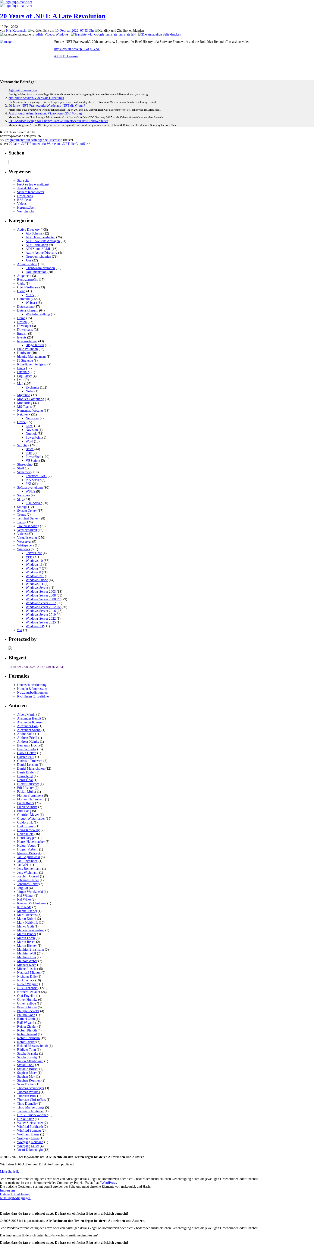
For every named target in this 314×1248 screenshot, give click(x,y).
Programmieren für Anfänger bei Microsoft (33, 140)
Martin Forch (26, 938)
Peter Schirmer (27, 1007)
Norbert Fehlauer (28, 992)
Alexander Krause (29, 722)
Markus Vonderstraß (30, 930)
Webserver (24, 541)
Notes (30, 391)
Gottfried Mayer (28, 814)
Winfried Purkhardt (30, 1126)
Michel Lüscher (27, 969)
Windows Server (37, 587)
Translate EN (126, 34)
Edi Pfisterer (25, 787)
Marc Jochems (27, 915)
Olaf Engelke (26, 995)
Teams (21, 514)
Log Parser (24, 376)
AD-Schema (34, 233)
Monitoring (24, 403)
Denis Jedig (25, 776)
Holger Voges (26, 845)
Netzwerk (23, 414)
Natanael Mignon (29, 972)
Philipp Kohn (26, 1015)
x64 (19, 630)
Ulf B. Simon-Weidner (32, 1115)
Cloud (21, 291)
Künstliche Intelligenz (32, 364)
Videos (49, 34)
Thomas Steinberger (30, 1088)
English (37, 34)
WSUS (30, 491)
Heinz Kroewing (28, 830)
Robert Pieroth (27, 1030)
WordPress (108, 1182)
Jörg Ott (22, 888)
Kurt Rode (24, 907)
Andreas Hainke (28, 741)
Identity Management (31, 356)
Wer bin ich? (25, 211)
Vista (29, 557)
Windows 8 (33, 572)
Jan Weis (23, 865)
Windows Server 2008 (41, 595)
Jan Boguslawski (28, 857)
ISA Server (33, 480)
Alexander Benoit (29, 718)
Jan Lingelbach (27, 861)
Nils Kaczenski (16, 30)
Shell (20, 468)
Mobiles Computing (30, 399)
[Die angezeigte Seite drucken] (159, 34)
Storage (22, 507)
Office (21, 422)
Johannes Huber (28, 880)
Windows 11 (34, 564)
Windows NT (35, 576)
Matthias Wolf (26, 953)
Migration (23, 395)
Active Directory (28, 229)
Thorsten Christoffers (31, 1099)
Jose (28, 260)
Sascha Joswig (27, 1057)
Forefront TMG (36, 476)
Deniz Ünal (25, 780)
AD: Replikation (37, 245)
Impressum (7, 1190)
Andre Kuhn (25, 734)
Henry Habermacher (31, 841)
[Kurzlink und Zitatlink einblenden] (119, 31)
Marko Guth (25, 926)
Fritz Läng (24, 811)
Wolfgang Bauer (28, 1134)
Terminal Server (28, 518)
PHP (29, 453)
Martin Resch (26, 942)
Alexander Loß (27, 726)
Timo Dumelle (27, 1103)
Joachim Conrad (28, 876)
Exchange (32, 387)
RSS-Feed (24, 200)
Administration (27, 264)
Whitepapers (25, 545)
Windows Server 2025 (41, 622)
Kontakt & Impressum (32, 688)
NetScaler (32, 418)
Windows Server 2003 (41, 591)
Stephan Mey (26, 1076)
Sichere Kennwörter (30, 192)
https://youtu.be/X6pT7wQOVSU (77, 49)
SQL (20, 499)
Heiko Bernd (26, 826)
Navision (32, 430)
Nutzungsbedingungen (32, 692)
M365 (30, 295)
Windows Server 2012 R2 (43, 607)
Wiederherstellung (38, 314)
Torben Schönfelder (30, 1111)
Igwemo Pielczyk (29, 853)
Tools (21, 522)
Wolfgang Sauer (28, 1146)
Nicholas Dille (27, 976)
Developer (24, 326)
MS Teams (24, 406)
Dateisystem (25, 306)
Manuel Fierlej (27, 911)
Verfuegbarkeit (27, 530)
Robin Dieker (26, 1042)
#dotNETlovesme (66, 56)
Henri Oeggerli (27, 838)
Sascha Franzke (27, 1053)
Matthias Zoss (26, 957)
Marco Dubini (26, 918)
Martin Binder (26, 934)
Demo (21, 318)
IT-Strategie (25, 360)
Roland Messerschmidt (32, 1046)
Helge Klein (25, 834)
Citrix (21, 283)
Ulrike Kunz (25, 1119)
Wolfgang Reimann (30, 1142)
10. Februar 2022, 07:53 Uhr (74, 30)
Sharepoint (24, 464)
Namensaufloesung (30, 410)
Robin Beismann (28, 1038)
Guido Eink (25, 822)
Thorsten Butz (26, 1096)
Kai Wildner (25, 895)
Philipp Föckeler (28, 1011)
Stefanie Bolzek (27, 1069)
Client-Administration (40, 268)
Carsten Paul (25, 757)
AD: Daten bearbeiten (40, 237)
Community (25, 299)
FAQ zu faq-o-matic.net (33, 184)
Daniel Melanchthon (31, 768)
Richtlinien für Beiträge (33, 696)
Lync (20, 379)
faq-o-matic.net (27, 341)
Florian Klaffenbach (30, 799)
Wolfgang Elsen (28, 1138)
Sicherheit (24, 472)
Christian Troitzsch (30, 761)
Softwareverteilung (30, 487)
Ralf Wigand (25, 1022)
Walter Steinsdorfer (30, 1123)
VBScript (32, 460)
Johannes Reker (27, 884)
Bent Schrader (26, 749)
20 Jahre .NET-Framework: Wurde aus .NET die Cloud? (47, 105)
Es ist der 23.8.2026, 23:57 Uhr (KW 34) (36, 667)
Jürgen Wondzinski (30, 891)
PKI (28, 483)
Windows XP (35, 626)
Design (22, 322)
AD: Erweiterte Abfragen (43, 241)
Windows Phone (37, 580)
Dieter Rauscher (28, 784)
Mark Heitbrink (27, 922)
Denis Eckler (26, 772)
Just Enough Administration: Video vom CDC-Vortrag (45, 113)
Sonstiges (23, 495)
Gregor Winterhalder (31, 818)
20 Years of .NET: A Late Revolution (53, 16)
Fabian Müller (26, 791)
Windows (62, 34)
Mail (20, 383)
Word (29, 441)
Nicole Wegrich (27, 984)
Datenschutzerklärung (32, 685)
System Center (27, 510)
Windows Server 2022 (41, 618)
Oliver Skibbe (26, 1003)
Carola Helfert (26, 753)
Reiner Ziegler (27, 1026)
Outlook (31, 433)
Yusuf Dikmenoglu (30, 1150)
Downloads (25, 196)
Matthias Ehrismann (30, 949)
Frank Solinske (27, 807)
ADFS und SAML (38, 249)
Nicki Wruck (25, 980)
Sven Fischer (26, 1084)
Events (21, 337)
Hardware (24, 353)
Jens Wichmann (27, 872)
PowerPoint (33, 437)
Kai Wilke (24, 899)
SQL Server (34, 503)
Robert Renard (27, 1034)
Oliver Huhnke (27, 999)
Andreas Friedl (27, 737)
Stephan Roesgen (29, 1080)
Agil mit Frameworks (23, 90)
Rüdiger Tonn (26, 1049)
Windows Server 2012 (41, 603)
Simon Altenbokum (30, 1061)
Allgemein (24, 275)
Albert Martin (26, 714)
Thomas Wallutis (28, 1092)
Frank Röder (25, 803)
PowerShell (33, 457)
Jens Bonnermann (29, 868)
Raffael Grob (26, 1019)
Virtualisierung (27, 537)
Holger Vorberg (27, 849)
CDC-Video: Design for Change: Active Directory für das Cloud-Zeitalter (58, 121)
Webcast (31, 302)
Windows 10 (34, 560)
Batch (30, 449)
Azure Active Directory (41, 252)
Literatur (23, 372)
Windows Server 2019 (41, 614)
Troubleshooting (28, 526)
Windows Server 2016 (41, 611)
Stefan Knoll (25, 1065)
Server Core (34, 553)
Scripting (23, 445)
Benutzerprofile (27, 279)
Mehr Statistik (9, 1171)
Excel (29, 426)
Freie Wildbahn (27, 349)
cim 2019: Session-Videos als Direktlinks (36, 98)
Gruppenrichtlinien (38, 256)
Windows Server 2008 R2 (43, 599)
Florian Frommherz (30, 795)
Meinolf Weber (27, 961)
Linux (21, 368)
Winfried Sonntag (29, 1130)
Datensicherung (27, 310)
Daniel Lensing (27, 764)
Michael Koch (26, 965)
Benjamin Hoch (27, 745)
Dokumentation (36, 272)
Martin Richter (27, 945)
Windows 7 (33, 568)
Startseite (23, 180)
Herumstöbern (26, 207)
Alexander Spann (29, 730)
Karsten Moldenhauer (31, 903)
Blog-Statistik (35, 345)
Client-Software (27, 287)
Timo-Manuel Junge (30, 1107)
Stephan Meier (27, 1072)
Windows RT (35, 584)
